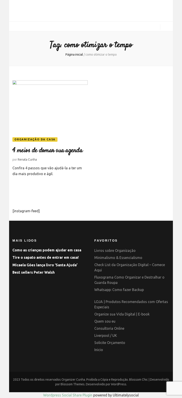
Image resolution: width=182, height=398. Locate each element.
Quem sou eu (104, 321)
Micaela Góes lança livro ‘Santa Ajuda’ (44, 265)
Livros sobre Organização (115, 250)
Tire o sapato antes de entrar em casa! (45, 257)
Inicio (98, 350)
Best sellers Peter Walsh (33, 272)
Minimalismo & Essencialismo (118, 258)
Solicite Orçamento (109, 343)
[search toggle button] (166, 27)
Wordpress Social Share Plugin (68, 395)
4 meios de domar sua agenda (47, 150)
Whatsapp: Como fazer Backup (119, 290)
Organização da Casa (34, 139)
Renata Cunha (27, 159)
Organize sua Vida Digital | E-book (122, 314)
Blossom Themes (73, 384)
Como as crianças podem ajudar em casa (46, 250)
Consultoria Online (109, 328)
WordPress (118, 384)
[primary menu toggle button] (14, 26)
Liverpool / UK (105, 335)
